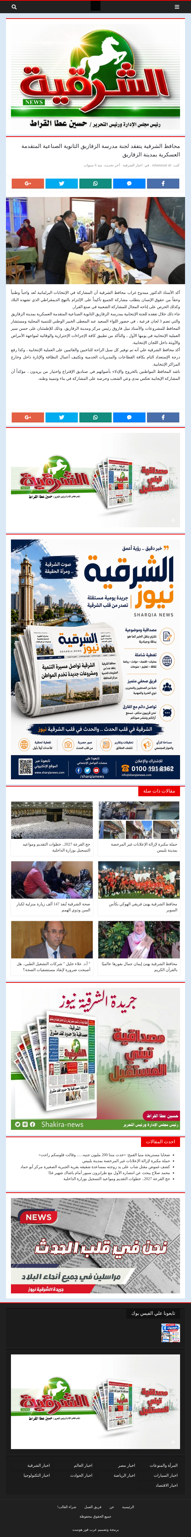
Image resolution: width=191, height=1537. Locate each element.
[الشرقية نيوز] (95, 6)
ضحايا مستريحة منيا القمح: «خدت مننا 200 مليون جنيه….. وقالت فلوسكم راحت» (104, 1155)
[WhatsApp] (95, 184)
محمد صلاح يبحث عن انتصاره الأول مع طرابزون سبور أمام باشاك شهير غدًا (109, 1173)
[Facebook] (163, 184)
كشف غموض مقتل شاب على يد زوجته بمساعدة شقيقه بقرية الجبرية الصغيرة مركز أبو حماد (95, 1167)
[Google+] (28, 184)
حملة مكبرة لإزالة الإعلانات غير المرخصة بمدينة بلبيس (126, 1161)
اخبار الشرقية (133, 165)
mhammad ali (161, 165)
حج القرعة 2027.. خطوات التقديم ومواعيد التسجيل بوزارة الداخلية (116, 1179)
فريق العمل (92, 1507)
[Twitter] (62, 184)
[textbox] (95, 400)
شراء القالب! (66, 1507)
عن (111, 1507)
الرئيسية (128, 1507)
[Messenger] (129, 184)
